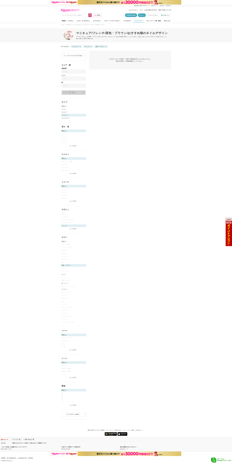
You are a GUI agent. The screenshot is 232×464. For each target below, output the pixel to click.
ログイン (141, 15)
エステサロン (97, 20)
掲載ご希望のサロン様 (164, 10)
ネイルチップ (66, 118)
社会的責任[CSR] (22, 458)
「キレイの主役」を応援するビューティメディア (14, 447)
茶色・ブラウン (100, 46)
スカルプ (64, 112)
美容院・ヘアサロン (68, 20)
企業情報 (3, 458)
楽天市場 (168, 5)
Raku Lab (167, 20)
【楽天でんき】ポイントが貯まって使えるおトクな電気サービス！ (29, 443)
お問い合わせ (117, 430)
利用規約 (102, 430)
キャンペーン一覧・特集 (153, 20)
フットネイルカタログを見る (72, 55)
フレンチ (92, 24)
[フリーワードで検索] (90, 15)
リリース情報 (130, 430)
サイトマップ (109, 430)
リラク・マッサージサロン (112, 20)
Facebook (138, 430)
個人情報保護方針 (11, 458)
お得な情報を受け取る (150, 10)
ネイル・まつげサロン (83, 20)
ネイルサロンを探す (72, 414)
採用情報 (30, 458)
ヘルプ (141, 10)
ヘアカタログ (127, 20)
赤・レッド (65, 283)
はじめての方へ (133, 10)
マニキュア (86, 24)
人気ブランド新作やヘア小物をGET (70, 447)
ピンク (64, 274)
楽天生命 (162, 5)
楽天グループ (154, 5)
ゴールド (64, 289)
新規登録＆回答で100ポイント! (142, 5)
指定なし (64, 106)
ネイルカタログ (138, 20)
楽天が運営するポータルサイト (128, 447)
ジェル (64, 109)
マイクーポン (154, 15)
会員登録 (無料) (131, 15)
